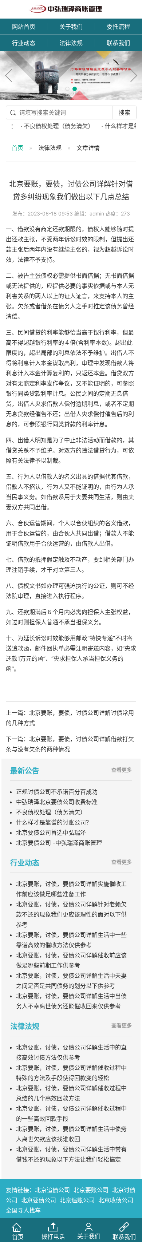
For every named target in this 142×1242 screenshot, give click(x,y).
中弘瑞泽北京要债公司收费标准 (57, 802)
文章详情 (88, 147)
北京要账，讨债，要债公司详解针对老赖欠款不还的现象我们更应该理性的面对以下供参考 (71, 914)
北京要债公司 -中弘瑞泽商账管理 (59, 842)
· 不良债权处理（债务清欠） (50, 126)
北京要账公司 (91, 1190)
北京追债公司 (52, 1190)
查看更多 (121, 770)
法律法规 (71, 43)
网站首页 (23, 26)
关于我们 (71, 26)
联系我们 (118, 43)
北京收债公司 (115, 1200)
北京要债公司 (38, 1200)
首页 (17, 147)
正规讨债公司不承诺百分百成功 (57, 791)
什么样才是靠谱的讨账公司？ (54, 822)
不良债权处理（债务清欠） (51, 812)
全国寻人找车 (23, 1210)
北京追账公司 (77, 1200)
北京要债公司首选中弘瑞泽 (51, 832)
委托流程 (118, 26)
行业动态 (23, 43)
